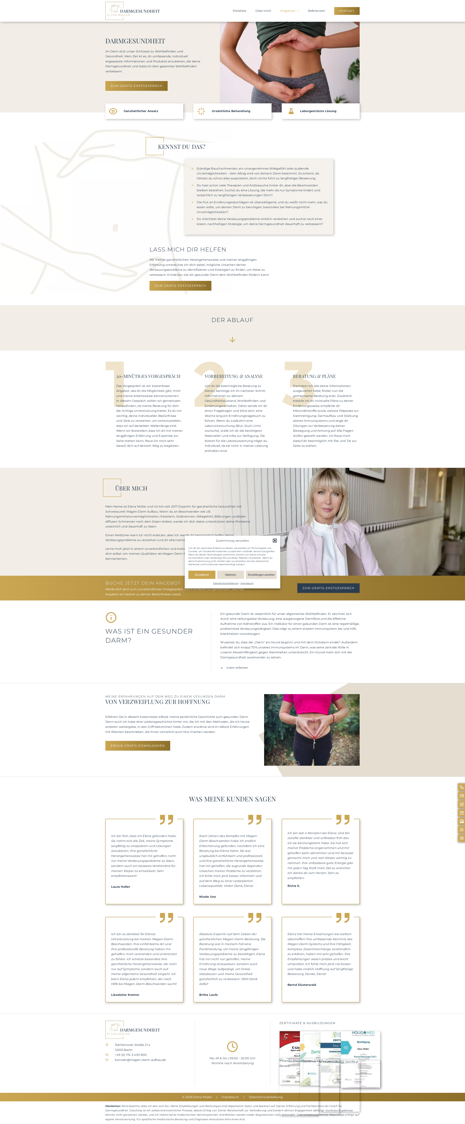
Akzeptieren (202, 574)
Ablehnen (230, 574)
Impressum (247, 583)
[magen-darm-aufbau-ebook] (312, 695)
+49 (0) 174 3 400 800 (131, 1055)
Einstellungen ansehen (261, 574)
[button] (275, 541)
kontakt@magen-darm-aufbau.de (140, 1060)
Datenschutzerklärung (226, 583)
